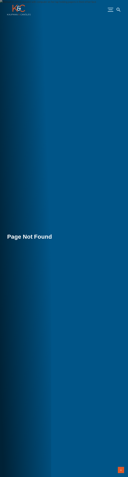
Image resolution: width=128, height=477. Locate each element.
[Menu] (110, 9)
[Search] (118, 9)
